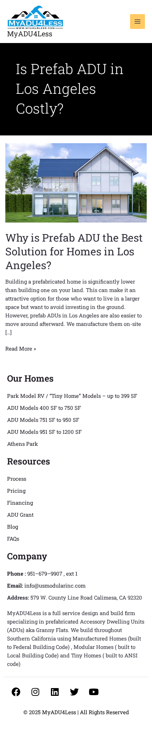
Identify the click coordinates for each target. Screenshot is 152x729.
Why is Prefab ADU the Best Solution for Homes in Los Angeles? (74, 251)
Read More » (20, 348)
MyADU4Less (29, 33)
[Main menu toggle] (137, 21)
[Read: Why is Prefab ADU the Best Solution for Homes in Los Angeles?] (76, 182)
